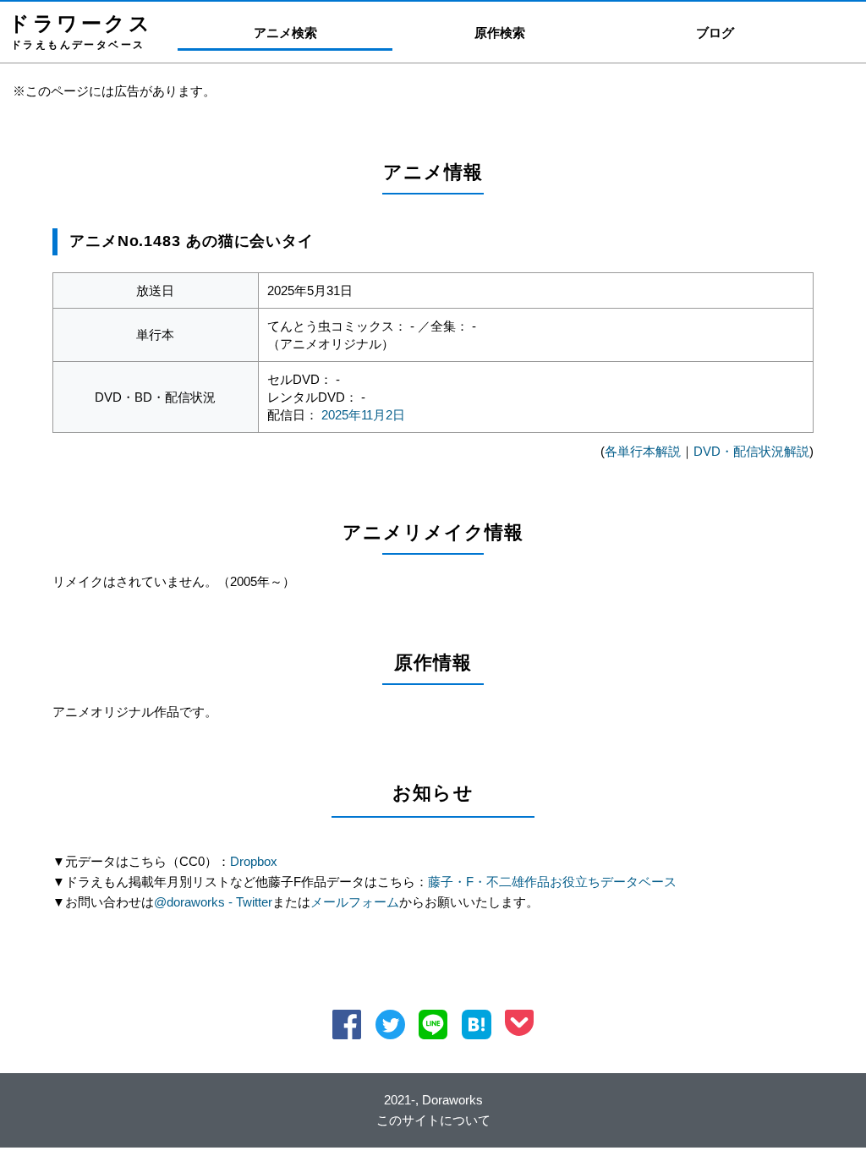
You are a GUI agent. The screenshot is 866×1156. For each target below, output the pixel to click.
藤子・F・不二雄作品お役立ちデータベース (552, 881)
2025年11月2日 (363, 415)
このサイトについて (433, 1120)
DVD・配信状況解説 (751, 451)
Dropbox (253, 861)
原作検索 (499, 32)
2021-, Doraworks (433, 1100)
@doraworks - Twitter (213, 902)
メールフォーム (354, 902)
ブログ (715, 32)
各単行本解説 (643, 451)
